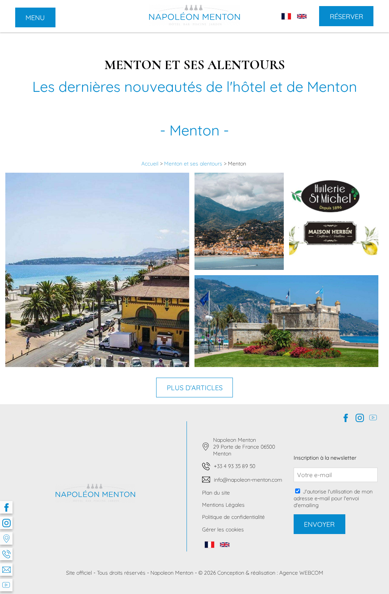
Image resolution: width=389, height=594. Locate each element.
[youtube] (6, 585)
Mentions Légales (223, 504)
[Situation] (6, 538)
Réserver (346, 16)
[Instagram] (6, 523)
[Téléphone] (6, 554)
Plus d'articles (195, 387)
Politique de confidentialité (233, 517)
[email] (6, 569)
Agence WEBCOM (301, 572)
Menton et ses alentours (194, 163)
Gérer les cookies (223, 529)
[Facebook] (6, 507)
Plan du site (216, 492)
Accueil (150, 163)
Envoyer (319, 524)
